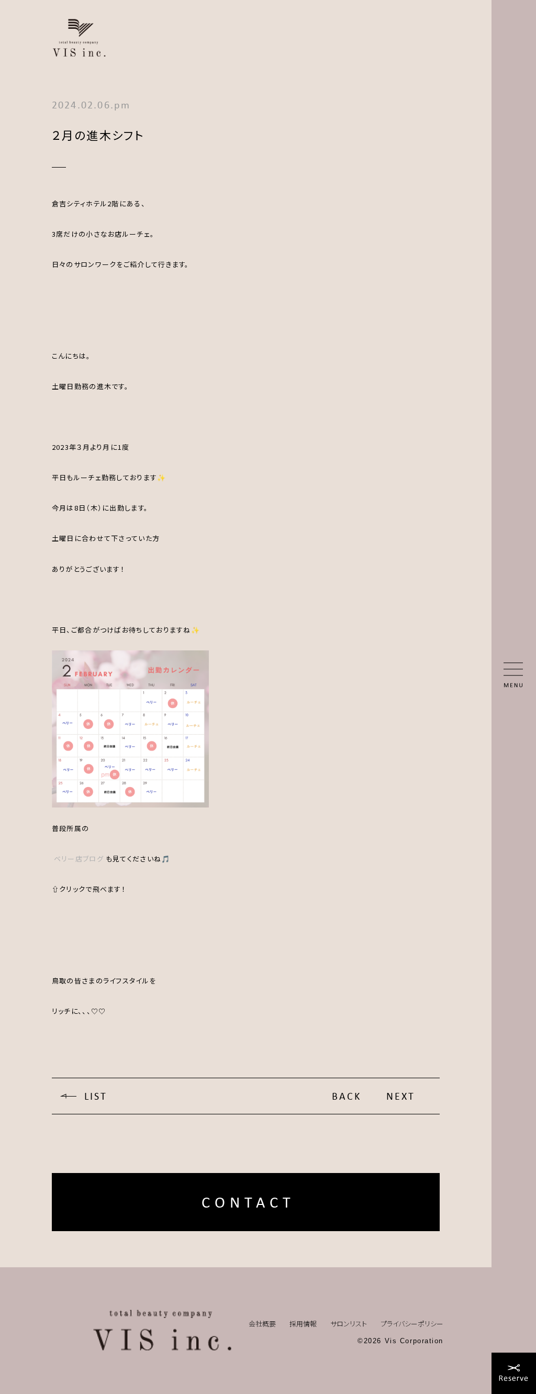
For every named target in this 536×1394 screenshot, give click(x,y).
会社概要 (262, 1324)
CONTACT (248, 1202)
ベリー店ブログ (79, 859)
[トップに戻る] (162, 1330)
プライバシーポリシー (412, 1324)
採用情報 (303, 1324)
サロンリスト (348, 1324)
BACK (346, 1096)
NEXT (400, 1096)
